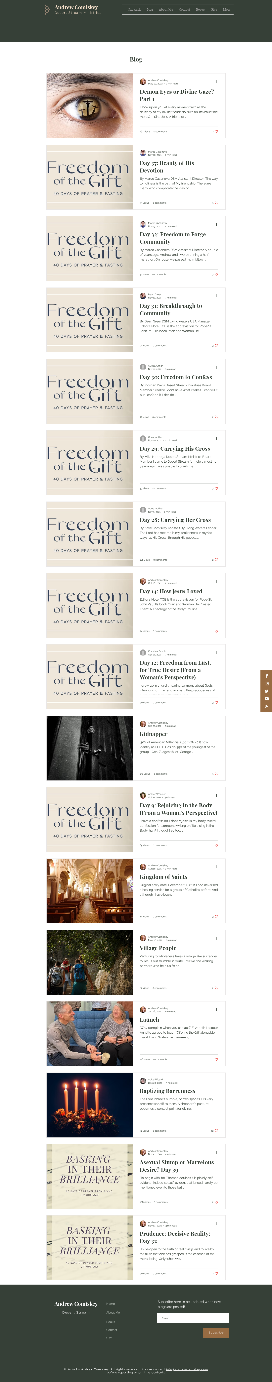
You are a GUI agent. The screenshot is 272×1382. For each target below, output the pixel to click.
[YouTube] (266, 698)
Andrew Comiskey (76, 7)
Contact (111, 1330)
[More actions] (217, 81)
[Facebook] (266, 675)
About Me (113, 1312)
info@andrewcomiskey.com (187, 1369)
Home (110, 1304)
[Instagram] (266, 683)
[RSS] (266, 706)
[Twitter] (266, 691)
